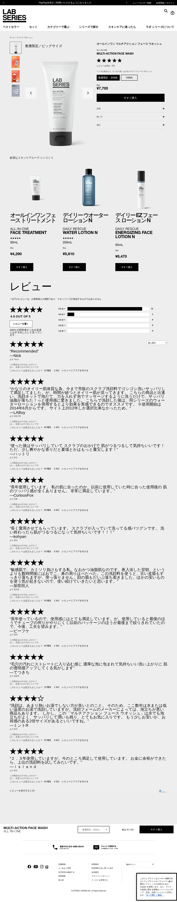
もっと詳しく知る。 (155, 895)
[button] (30, 93)
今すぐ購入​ (130, 97)
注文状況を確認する (66, 872)
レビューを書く (21, 324)
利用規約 (95, 864)
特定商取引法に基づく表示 (102, 868)
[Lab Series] (14, 15)
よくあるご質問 (64, 868)
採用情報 (62, 876)
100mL (129, 77)
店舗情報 (62, 864)
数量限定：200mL (108, 77)
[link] (11, 26)
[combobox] (93, 829)
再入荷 (61, 880)
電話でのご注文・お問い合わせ (66, 846)
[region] (156, 887)
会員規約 (95, 872)
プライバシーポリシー (101, 876)
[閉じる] (169, 881)
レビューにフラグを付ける (75, 370)
